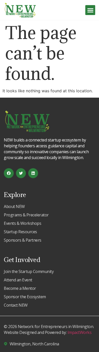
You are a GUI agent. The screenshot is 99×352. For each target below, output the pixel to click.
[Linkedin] (33, 173)
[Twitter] (21, 173)
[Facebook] (9, 173)
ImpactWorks (80, 332)
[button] (90, 10)
